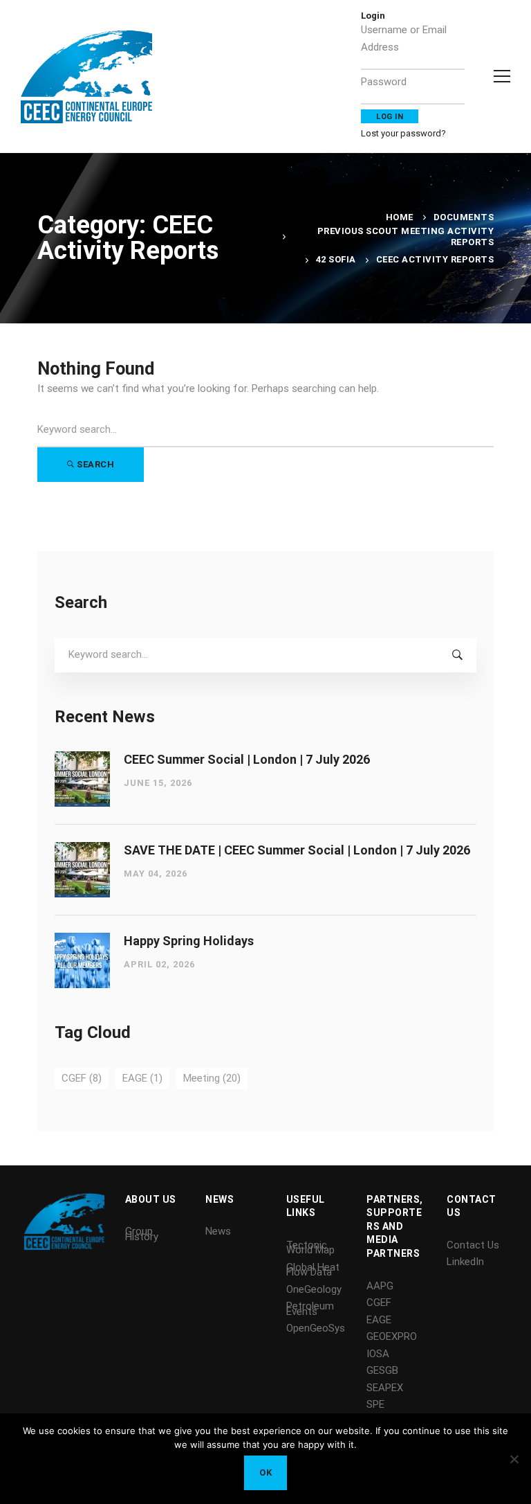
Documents (464, 217)
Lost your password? (403, 133)
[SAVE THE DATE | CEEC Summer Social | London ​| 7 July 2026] (82, 850)
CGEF (82, 1078)
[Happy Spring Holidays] (82, 941)
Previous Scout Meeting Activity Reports (405, 236)
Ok (265, 1472)
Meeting (212, 1078)
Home (399, 217)
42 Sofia (336, 259)
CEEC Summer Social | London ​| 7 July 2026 (247, 759)
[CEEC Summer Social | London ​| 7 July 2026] (82, 759)
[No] (514, 1459)
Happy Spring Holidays (189, 940)
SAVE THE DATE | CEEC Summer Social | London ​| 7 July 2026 (297, 850)
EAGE (142, 1078)
